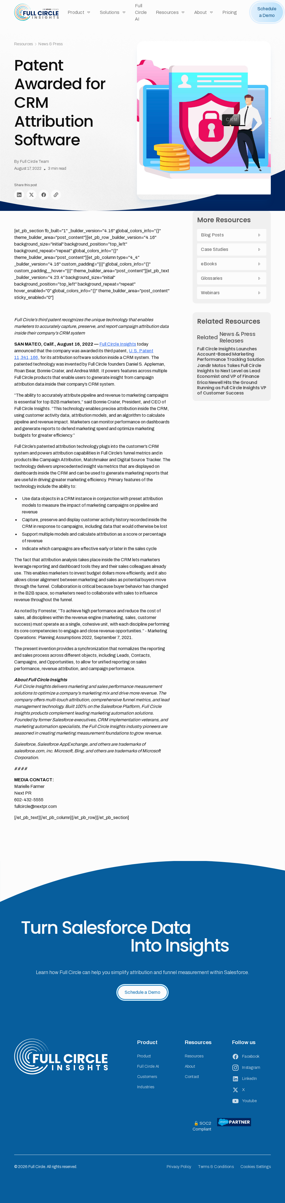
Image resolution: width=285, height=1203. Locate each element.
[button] (79, 12)
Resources (194, 1056)
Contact (192, 1077)
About (190, 1066)
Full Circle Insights (117, 344)
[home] (36, 12)
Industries (145, 1087)
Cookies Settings (255, 1167)
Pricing (229, 12)
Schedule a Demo (266, 12)
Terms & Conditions (216, 1167)
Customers (147, 1077)
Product (144, 1056)
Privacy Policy (179, 1167)
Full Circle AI (141, 12)
